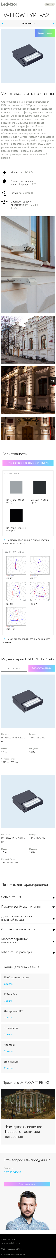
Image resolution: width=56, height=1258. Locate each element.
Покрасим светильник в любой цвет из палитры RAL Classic (25, 541)
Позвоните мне (27, 1184)
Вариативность (28, 23)
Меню (49, 4)
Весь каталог (14, 668)
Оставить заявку (41, 668)
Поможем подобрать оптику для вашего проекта (26, 640)
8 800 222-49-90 (12, 1172)
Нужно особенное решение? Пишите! (28, 462)
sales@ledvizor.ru (10, 1243)
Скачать (8, 984)
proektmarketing (18, 1254)
